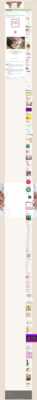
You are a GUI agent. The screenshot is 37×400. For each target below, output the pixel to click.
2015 (27, 242)
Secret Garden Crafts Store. (11, 16)
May (27, 237)
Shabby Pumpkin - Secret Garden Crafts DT (28, 229)
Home (15, 77)
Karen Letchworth (9, 68)
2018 (27, 223)
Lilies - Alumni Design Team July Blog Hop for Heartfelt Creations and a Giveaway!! (28, 287)
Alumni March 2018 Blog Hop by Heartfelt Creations (28, 289)
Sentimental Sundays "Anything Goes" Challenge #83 (28, 277)
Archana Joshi (28, 64)
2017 (27, 224)
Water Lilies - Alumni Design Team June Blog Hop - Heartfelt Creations (28, 282)
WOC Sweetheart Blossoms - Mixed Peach (15, 51)
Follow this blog (28, 71)
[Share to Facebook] (23, 61)
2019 (27, 222)
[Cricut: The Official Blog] (28, 273)
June (27, 236)
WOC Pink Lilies (15, 53)
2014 (27, 243)
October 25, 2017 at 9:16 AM (10, 66)
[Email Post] (20, 61)
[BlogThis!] (22, 61)
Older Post (23, 77)
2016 (27, 241)
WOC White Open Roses (15, 52)
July (27, 235)
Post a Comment (9, 75)
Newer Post (8, 77)
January (28, 240)
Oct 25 (28, 227)
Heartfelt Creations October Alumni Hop (28, 284)
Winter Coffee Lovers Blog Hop (28, 291)
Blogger (22, 398)
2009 (27, 246)
